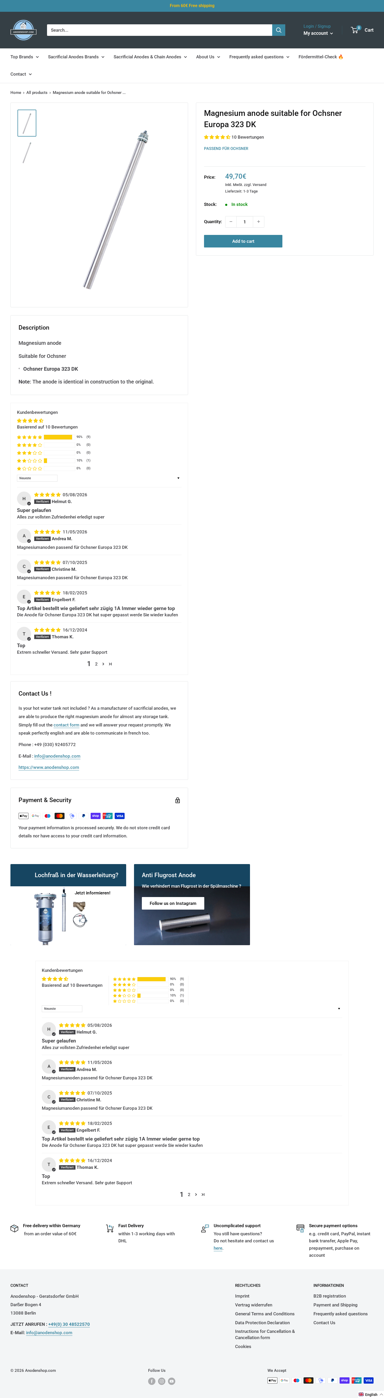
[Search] (278, 30)
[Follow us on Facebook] (151, 1381)
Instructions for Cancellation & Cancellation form (265, 1334)
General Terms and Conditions (265, 1313)
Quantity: (213, 221)
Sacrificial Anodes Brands (73, 56)
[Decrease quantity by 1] (230, 221)
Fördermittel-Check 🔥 (321, 56)
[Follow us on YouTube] (171, 1381)
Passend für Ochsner (226, 148)
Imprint (242, 1296)
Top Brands (21, 56)
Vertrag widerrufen (253, 1304)
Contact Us (324, 1322)
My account (316, 33)
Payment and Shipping (335, 1304)
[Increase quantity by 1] (258, 221)
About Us (205, 56)
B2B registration (329, 1296)
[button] (217, 136)
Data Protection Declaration (262, 1322)
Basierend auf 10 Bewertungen (47, 427)
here (218, 1248)
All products (37, 92)
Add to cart (243, 241)
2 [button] (96, 664)
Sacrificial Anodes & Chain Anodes (147, 56)
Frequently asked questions (256, 56)
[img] (48, 494)
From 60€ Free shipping (192, 5)
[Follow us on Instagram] (161, 1381)
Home (15, 92)
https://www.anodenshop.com (49, 767)
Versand (259, 184)
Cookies (243, 1346)
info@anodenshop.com (57, 756)
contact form (66, 725)
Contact (18, 74)
